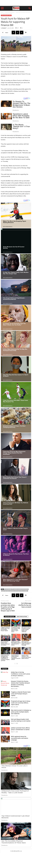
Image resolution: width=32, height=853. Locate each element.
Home (2, 12)
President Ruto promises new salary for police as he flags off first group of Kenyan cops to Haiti (8, 607)
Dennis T (4, 28)
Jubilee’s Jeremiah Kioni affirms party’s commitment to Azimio (16, 643)
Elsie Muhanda (8, 589)
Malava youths (14, 590)
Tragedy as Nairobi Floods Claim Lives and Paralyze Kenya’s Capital (5, 629)
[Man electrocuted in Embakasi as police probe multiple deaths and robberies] (26, 622)
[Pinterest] (21, 32)
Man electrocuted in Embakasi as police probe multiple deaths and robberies (26, 629)
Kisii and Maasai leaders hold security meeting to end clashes (5, 643)
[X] (17, 32)
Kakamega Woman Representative (20, 589)
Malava (8, 590)
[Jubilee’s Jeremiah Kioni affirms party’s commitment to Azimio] (16, 637)
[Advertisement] (16, 3)
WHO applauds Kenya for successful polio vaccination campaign (26, 643)
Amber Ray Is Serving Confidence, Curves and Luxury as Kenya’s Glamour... (20, 673)
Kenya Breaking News (9, 12)
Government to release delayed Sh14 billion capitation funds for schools (16, 657)
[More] (26, 32)
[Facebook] (13, 32)
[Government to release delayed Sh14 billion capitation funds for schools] (16, 650)
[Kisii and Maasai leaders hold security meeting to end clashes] (5, 637)
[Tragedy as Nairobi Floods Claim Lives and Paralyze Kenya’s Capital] (5, 622)
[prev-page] (15, 663)
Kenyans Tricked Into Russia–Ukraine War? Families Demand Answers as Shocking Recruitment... (20, 683)
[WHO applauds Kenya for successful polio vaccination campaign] (26, 637)
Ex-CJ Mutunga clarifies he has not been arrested (24, 605)
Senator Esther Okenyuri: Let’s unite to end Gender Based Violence (26, 656)
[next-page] (17, 663)
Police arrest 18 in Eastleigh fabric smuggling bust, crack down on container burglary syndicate (5, 657)
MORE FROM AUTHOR (22, 616)
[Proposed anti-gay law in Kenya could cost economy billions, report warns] (16, 622)
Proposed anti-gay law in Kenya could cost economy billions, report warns (15, 629)
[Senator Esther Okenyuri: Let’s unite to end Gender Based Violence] (26, 650)
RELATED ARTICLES (9, 616)
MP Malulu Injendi (23, 590)
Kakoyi (3, 590)
